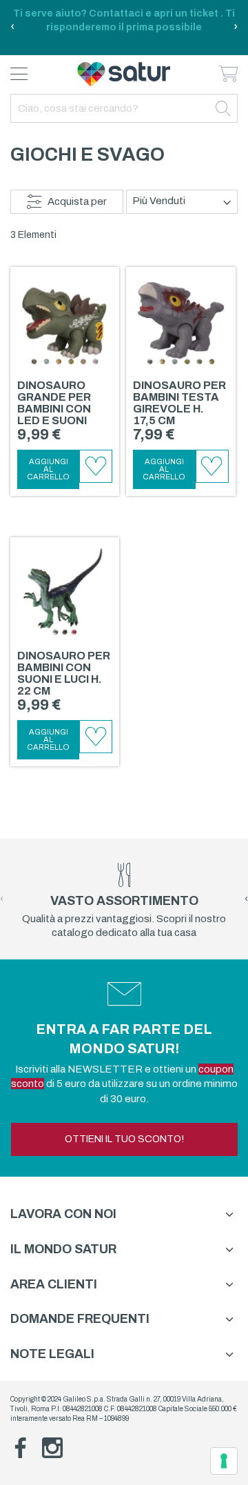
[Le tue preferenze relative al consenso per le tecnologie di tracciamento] (224, 1461)
